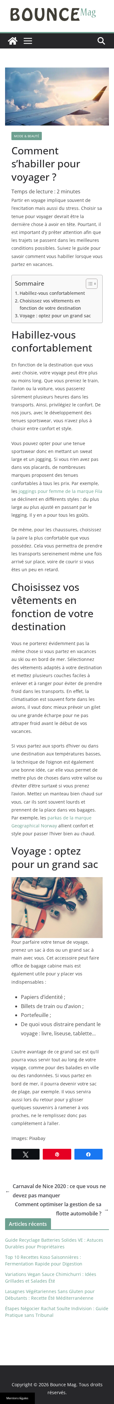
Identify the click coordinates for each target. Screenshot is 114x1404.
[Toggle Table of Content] (88, 283)
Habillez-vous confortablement (52, 293)
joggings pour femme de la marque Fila (60, 491)
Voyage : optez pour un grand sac (55, 316)
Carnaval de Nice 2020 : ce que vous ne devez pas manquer (55, 1191)
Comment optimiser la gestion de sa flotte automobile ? (62, 1209)
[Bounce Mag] (12, 41)
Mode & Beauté (26, 136)
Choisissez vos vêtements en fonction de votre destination (50, 304)
